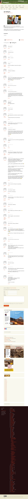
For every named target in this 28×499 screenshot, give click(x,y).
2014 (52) (6, 393)
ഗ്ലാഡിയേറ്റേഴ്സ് (12, 445)
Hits (3, 410)
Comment (5, 295)
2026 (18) (6, 380)
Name (4, 291)
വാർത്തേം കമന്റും (21, 7)
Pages (2, 410)
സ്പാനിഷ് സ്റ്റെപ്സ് (13, 463)
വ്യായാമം (12, 485)
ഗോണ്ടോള (22, 39)
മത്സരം (12, 436)
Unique (5, 410)
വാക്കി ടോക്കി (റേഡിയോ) (7, 337)
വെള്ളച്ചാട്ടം (12, 464)
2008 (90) (6, 399)
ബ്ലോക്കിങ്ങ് (5, 339)
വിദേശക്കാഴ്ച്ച (12, 437)
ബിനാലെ (12, 474)
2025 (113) (6, 381)
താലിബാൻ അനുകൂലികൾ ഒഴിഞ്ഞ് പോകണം (13, 452)
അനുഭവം (12, 416)
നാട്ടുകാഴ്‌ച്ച (12, 434)
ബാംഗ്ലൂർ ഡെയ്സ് (13, 473)
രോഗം (11, 480)
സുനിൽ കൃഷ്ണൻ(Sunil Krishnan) (5, 66)
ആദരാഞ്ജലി (12, 419)
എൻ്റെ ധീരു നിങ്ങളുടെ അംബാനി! (8, 338)
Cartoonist (5, 278)
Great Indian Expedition (13, 411)
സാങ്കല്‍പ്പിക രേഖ (13, 462)
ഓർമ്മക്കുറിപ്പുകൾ (13, 421)
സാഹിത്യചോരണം (13, 489)
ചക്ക (11, 426)
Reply (9, 48)
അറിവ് (11, 429)
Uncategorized (12, 414)
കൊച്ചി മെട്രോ (12, 423)
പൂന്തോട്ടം (12, 435)
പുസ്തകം (11, 471)
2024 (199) (6, 382)
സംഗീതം (12, 486)
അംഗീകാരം (6, 7)
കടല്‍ (11, 431)
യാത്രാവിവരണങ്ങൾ (13, 479)
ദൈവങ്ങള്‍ (12, 433)
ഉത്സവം (12, 430)
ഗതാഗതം (12, 425)
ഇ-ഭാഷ (10, 7)
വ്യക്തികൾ (12, 484)
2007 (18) (6, 400)
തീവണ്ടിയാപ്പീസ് (13, 453)
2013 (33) (6, 394)
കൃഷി (13, 7)
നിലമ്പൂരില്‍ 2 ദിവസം (8, 39)
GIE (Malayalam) (12, 410)
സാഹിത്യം (12, 488)
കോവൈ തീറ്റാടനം (6, 340)
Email (4, 292)
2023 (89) (6, 383)
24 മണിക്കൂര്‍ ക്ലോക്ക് (13, 438)
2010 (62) (6, 397)
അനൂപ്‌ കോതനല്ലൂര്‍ (4, 73)
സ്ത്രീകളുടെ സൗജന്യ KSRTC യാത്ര (8, 341)
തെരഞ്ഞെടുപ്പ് (12, 467)
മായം (11, 477)
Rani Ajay (4, 264)
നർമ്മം (11, 469)
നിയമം (11, 468)
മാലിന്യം (17, 7)
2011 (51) (6, 396)
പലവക (11, 470)
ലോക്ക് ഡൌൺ (12, 481)
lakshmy (4, 53)
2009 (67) (6, 398)
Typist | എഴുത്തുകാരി (5, 154)
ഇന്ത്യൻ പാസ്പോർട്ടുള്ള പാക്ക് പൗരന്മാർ (13, 442)
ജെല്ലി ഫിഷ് (12, 448)
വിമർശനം (12, 482)
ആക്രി (11, 417)
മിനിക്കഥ (11, 478)
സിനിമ (11, 490)
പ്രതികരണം (2, 7)
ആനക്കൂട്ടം (12, 440)
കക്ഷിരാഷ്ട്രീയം (12, 422)
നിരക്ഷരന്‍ (5, 160)
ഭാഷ (11, 475)
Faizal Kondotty (13, 288)
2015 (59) (6, 392)
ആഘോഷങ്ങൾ (12, 418)
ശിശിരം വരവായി (13, 461)
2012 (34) (6, 395)
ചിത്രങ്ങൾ (12, 427)
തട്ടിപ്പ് (11, 466)
